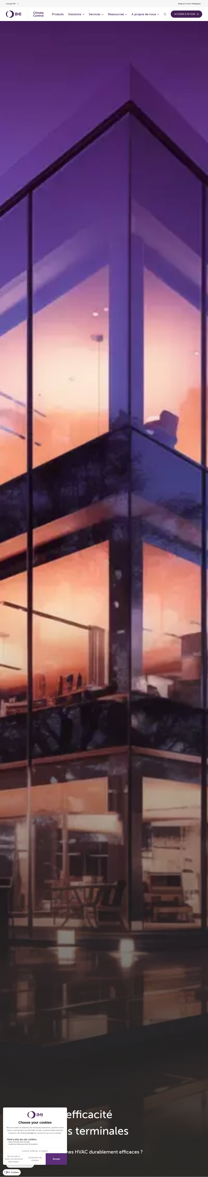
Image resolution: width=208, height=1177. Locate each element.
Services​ (94, 14)
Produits (58, 14)
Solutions (74, 14)
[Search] (165, 14)
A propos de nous (144, 14)
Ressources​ (116, 14)
